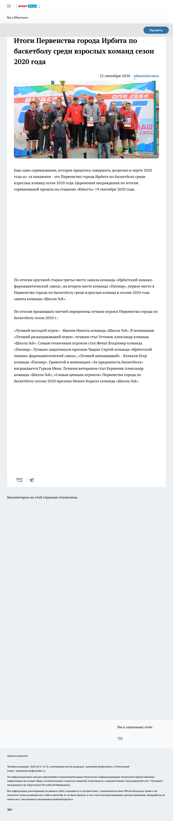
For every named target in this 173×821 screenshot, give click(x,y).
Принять (156, 30)
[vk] (19, 480)
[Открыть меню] (9, 6)
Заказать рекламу (17, 755)
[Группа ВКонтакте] (120, 738)
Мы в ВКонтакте (17, 17)
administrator (146, 75)
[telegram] (33, 480)
